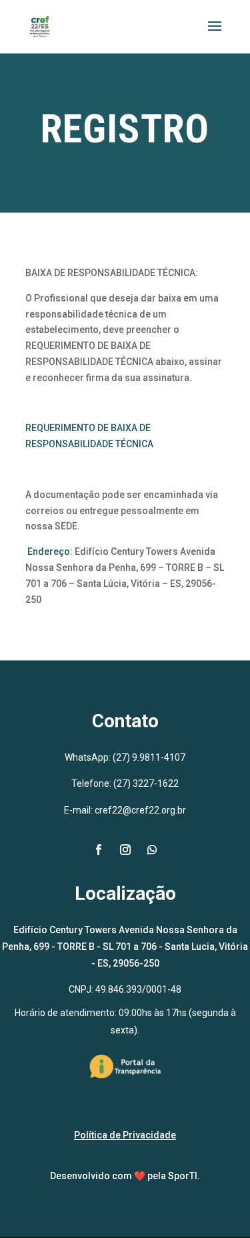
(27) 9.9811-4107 (149, 757)
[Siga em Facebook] (98, 849)
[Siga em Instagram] (125, 849)
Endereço (48, 551)
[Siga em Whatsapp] (152, 849)
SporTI (182, 1175)
